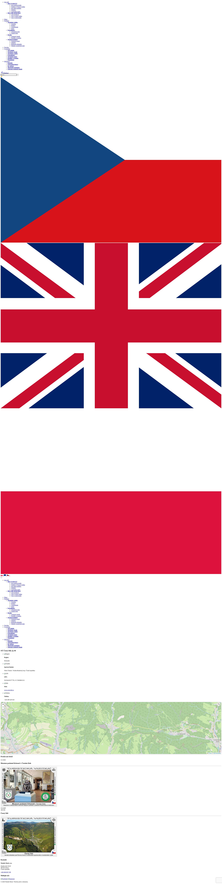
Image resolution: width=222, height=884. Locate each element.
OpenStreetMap (217, 753)
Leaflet (210, 753)
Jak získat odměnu (16, 8)
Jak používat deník (16, 5)
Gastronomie (14, 27)
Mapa (5, 19)
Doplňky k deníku (16, 38)
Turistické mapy (15, 41)
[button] (3, 704)
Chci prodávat (15, 14)
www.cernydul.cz (9, 690)
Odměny (13, 10)
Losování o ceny (15, 11)
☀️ (1, 76)
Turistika (13, 24)
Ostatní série (14, 33)
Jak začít (6, 2)
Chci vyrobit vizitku (16, 16)
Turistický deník (15, 36)
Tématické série (15, 31)
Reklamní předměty (16, 44)
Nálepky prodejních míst (18, 46)
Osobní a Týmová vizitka (18, 7)
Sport (12, 28)
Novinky (6, 47)
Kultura (13, 25)
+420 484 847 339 (6, 872)
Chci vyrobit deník (16, 17)
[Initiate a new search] (219, 704)
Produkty (6, 21)
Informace (7, 61)
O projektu (7, 49)
